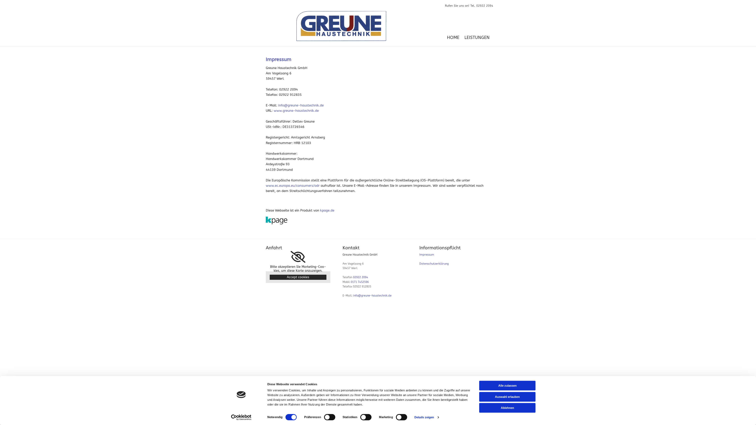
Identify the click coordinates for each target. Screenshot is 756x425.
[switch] (329, 417)
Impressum (426, 254)
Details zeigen (424, 417)
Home (453, 37)
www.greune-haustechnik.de (296, 111)
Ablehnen (507, 407)
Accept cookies (298, 277)
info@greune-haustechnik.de (301, 105)
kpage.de (327, 210)
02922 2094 (360, 277)
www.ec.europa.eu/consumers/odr (293, 186)
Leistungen (477, 37)
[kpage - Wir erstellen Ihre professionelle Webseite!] (378, 220)
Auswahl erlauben (507, 396)
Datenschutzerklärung (434, 263)
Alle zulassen (507, 385)
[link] (298, 257)
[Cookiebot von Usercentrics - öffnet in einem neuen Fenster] (241, 417)
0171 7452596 (360, 282)
